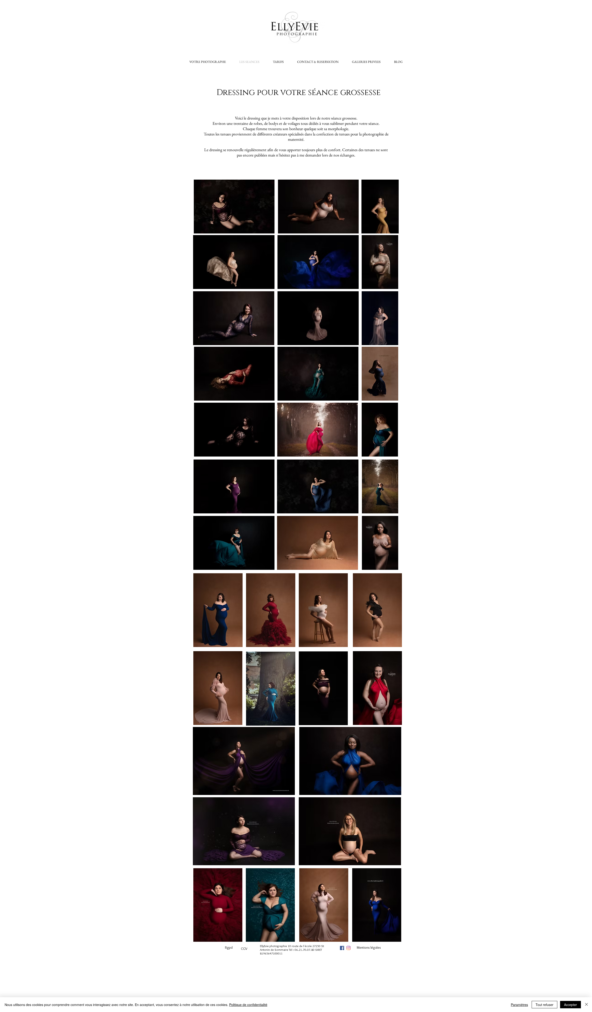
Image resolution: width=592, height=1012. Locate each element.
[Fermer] (586, 1004)
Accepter (570, 1004)
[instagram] (348, 948)
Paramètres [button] (519, 1004)
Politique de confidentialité (248, 1004)
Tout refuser (544, 1004)
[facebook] (342, 948)
